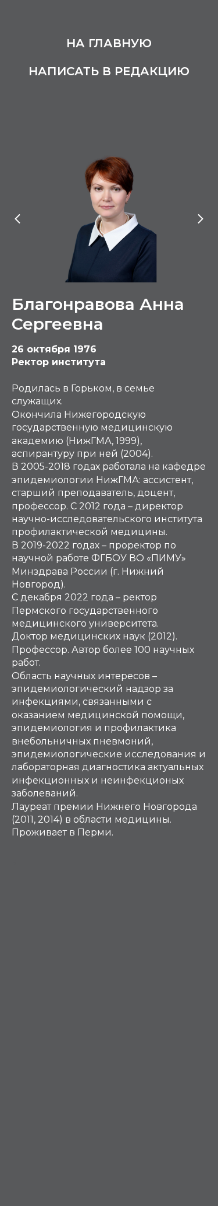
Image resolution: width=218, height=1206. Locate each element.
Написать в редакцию (109, 71)
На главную (109, 43)
